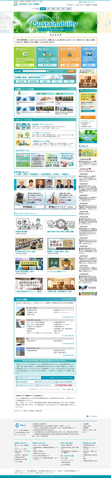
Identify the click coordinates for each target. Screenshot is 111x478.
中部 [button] (48, 8)
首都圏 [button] (43, 8)
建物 (29, 330)
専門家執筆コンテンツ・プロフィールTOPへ (62, 177)
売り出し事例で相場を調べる (41, 455)
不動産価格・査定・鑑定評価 (63, 328)
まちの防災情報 (65, 464)
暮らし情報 (64, 458)
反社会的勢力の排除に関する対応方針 (43, 430)
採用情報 (88, 5)
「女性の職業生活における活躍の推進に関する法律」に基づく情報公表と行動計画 (55, 432)
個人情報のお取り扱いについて (47, 471)
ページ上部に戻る (92, 416)
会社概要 (94, 5)
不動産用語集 (31, 328)
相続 (85, 458)
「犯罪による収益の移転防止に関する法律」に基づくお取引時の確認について (54, 428)
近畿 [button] (53, 8)
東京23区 (21, 81)
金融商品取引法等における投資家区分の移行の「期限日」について (51, 426)
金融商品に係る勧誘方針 (40, 424)
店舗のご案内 (87, 426)
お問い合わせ (80, 5)
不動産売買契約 (59, 322)
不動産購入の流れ (32, 312)
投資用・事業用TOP (66, 445)
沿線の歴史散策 (65, 462)
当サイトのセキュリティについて (24, 473)
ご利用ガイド (71, 5)
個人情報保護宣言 (32, 471)
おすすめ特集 (18, 461)
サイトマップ (49, 473)
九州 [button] (63, 8)
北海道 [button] (68, 8)
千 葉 (68, 81)
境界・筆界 (58, 330)
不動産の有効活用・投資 (90, 461)
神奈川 (45, 81)
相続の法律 (31, 341)
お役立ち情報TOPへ (69, 299)
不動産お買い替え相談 (21, 459)
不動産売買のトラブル (61, 324)
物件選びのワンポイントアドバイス (64, 310)
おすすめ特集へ (71, 89)
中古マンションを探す (21, 410)
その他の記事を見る (68, 317)
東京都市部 (33, 81)
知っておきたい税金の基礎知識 (35, 322)
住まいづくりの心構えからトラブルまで (39, 333)
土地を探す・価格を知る (35, 410)
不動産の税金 (59, 326)
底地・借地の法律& (60, 352)
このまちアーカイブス (67, 460)
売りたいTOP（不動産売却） (41, 445)
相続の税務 (58, 341)
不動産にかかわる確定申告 (34, 326)
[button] (22, 426)
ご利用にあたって (20, 471)
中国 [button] (58, 8)
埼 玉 (57, 81)
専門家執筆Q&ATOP (89, 445)
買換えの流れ (31, 314)
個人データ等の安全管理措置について (69, 471)
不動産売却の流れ (32, 310)
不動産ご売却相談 (38, 451)
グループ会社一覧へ (68, 389)
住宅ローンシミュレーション (62, 312)
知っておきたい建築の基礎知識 (35, 324)
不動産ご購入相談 (20, 457)
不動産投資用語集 (32, 350)
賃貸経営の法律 (59, 350)
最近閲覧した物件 (86, 126)
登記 (56, 333)
